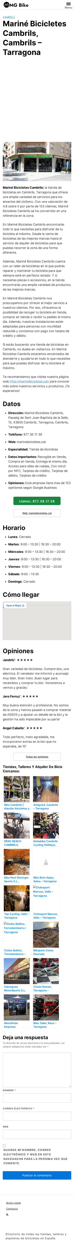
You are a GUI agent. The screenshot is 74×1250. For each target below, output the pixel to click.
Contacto (12, 1208)
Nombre (9, 1090)
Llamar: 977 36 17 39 (37, 501)
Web (5, 1126)
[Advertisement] (37, 99)
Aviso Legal (13, 1202)
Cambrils (9, 17)
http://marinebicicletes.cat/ (29, 381)
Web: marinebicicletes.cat (37, 513)
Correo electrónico (18, 1108)
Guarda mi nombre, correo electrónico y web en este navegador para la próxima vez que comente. (35, 1156)
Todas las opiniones (37, 756)
